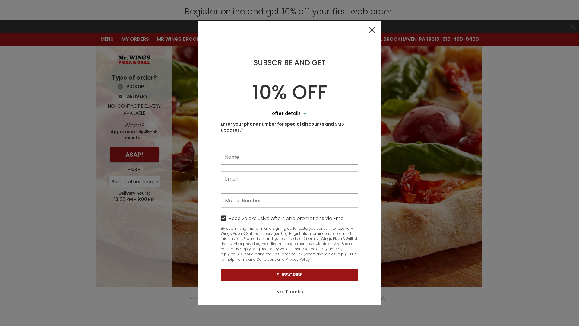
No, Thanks (289, 291)
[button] (372, 30)
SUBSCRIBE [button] (289, 274)
